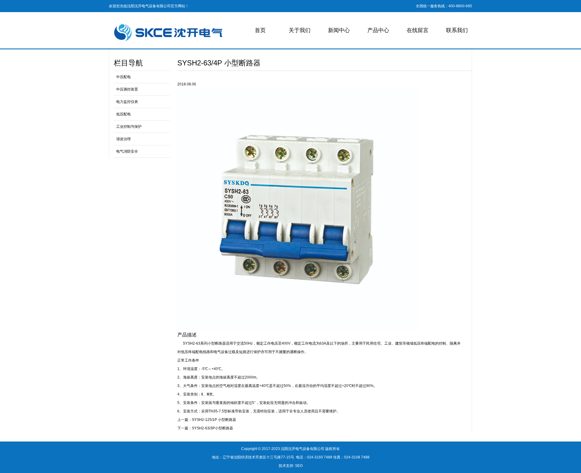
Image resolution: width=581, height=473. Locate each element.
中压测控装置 (127, 89)
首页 (260, 30)
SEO (299, 466)
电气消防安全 (127, 151)
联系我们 (457, 30)
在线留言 (417, 30)
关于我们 (299, 30)
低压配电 (123, 114)
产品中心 (378, 30)
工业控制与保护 (129, 126)
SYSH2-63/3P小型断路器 (212, 428)
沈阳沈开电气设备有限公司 (302, 449)
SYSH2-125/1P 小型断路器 (214, 420)
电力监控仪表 (127, 102)
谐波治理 (123, 139)
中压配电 (123, 77)
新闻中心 (339, 30)
